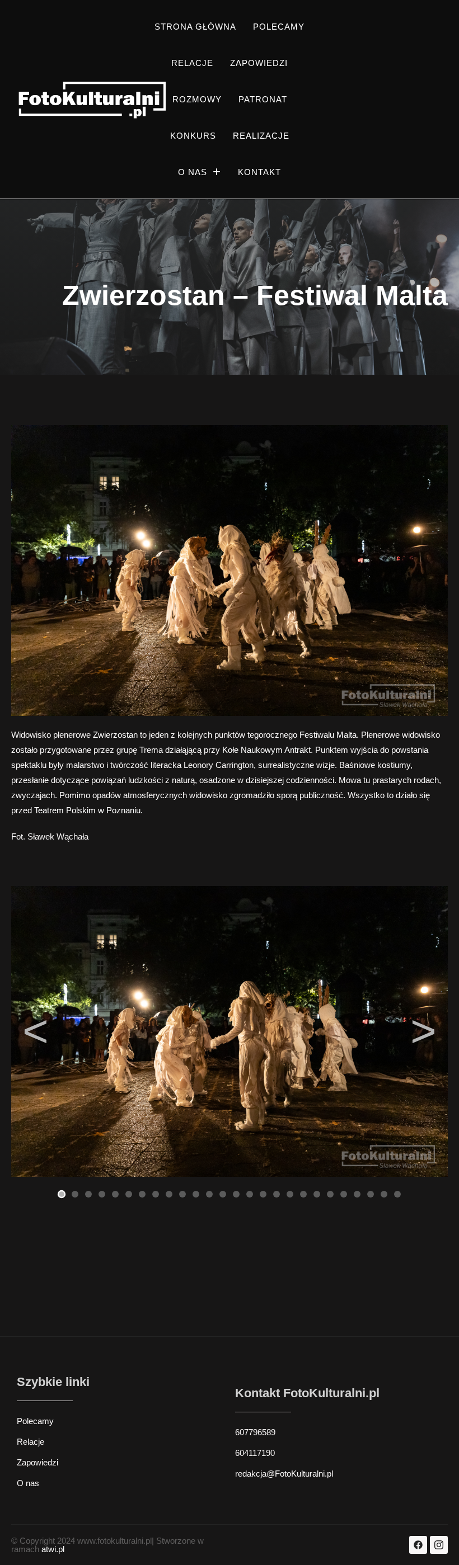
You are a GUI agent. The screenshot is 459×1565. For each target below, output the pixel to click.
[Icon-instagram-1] (439, 1545)
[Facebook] (418, 1545)
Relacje (192, 63)
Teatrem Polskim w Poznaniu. (88, 810)
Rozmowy (197, 99)
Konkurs (193, 135)
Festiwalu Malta (328, 734)
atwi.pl (52, 1549)
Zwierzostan (115, 734)
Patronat (262, 99)
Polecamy (279, 26)
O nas (192, 172)
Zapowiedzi (259, 63)
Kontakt (259, 172)
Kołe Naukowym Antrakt (266, 750)
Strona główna (195, 26)
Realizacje (261, 135)
